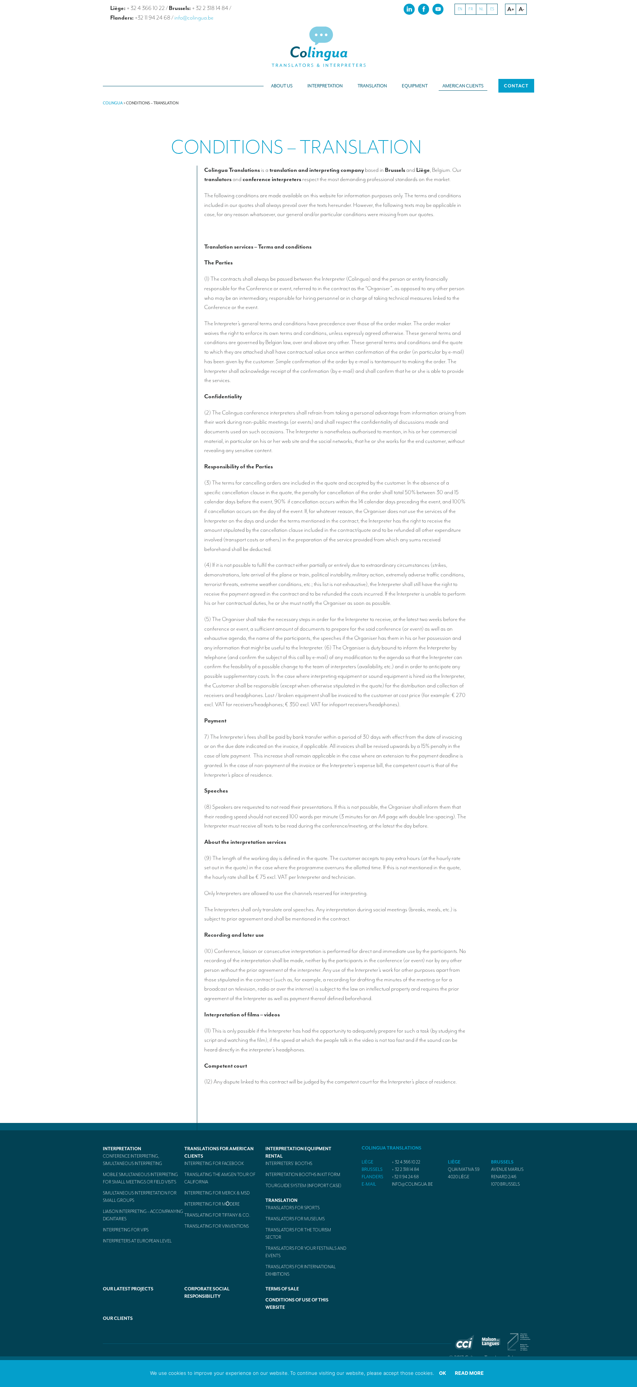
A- (521, 9)
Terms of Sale (282, 1289)
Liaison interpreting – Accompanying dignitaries (143, 1215)
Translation (372, 86)
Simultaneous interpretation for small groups (140, 1196)
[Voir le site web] (464, 1347)
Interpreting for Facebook (214, 1163)
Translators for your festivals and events (305, 1252)
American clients (463, 86)
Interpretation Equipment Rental (298, 1152)
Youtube (437, 9)
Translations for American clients (219, 1152)
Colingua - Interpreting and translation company (318, 47)
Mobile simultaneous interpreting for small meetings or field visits (140, 1178)
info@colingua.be (193, 17)
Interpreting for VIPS (126, 1230)
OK (442, 1373)
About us (282, 86)
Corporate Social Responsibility (207, 1292)
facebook (423, 9)
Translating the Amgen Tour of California (219, 1178)
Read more (469, 1373)
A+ (510, 9)
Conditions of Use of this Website (296, 1303)
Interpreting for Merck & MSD (217, 1193)
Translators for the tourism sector (298, 1233)
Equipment (415, 86)
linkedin (409, 9)
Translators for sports (292, 1208)
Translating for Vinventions (216, 1226)
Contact (516, 86)
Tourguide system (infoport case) (303, 1186)
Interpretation (325, 86)
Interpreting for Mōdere (212, 1204)
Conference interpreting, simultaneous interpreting (132, 1159)
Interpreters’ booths (288, 1163)
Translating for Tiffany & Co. (217, 1215)
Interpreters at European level (137, 1241)
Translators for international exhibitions (300, 1270)
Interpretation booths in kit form (302, 1175)
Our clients (118, 1318)
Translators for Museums (295, 1219)
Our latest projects (128, 1289)
